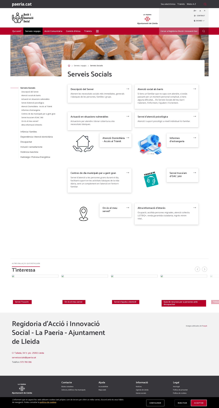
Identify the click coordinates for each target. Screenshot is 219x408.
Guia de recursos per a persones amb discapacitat (181, 303)
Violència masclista (29, 152)
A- (205, 10)
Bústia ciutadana (67, 386)
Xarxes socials (141, 393)
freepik (204, 326)
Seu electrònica (168, 4)
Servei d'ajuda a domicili (125, 302)
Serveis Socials (27, 87)
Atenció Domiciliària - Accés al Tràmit (114, 139)
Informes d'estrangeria (177, 139)
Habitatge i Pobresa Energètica (35, 157)
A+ (195, 10)
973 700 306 (26, 362)
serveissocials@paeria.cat (24, 357)
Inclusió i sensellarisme (31, 146)
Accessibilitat (103, 386)
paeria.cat (22, 4)
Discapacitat (26, 141)
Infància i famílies (28, 131)
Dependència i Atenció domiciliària (36, 136)
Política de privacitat (180, 390)
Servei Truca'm (22, 302)
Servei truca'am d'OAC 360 (178, 174)
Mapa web (102, 390)
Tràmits (181, 4)
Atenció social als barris (150, 89)
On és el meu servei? (110, 209)
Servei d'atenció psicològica (153, 116)
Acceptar (199, 402)
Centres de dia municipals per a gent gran (93, 173)
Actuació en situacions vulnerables (89, 116)
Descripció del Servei (82, 89)
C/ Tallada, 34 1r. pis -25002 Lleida (28, 353)
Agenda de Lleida (142, 390)
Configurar (155, 402)
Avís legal (176, 386)
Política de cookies (179, 393)
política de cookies (48, 402)
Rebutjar (182, 402)
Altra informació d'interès (151, 208)
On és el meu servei (73, 302)
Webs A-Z (191, 4)
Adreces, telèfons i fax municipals (73, 390)
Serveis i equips (80, 65)
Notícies (139, 386)
